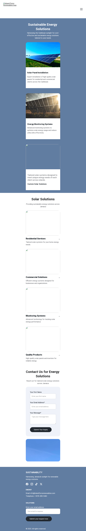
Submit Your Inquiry (41, 430)
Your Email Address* (37, 402)
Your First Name (36, 392)
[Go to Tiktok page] (36, 484)
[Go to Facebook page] (27, 484)
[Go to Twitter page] (41, 484)
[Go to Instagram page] (32, 484)
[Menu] (81, 9)
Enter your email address (35, 507)
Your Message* (35, 413)
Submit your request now (39, 519)
